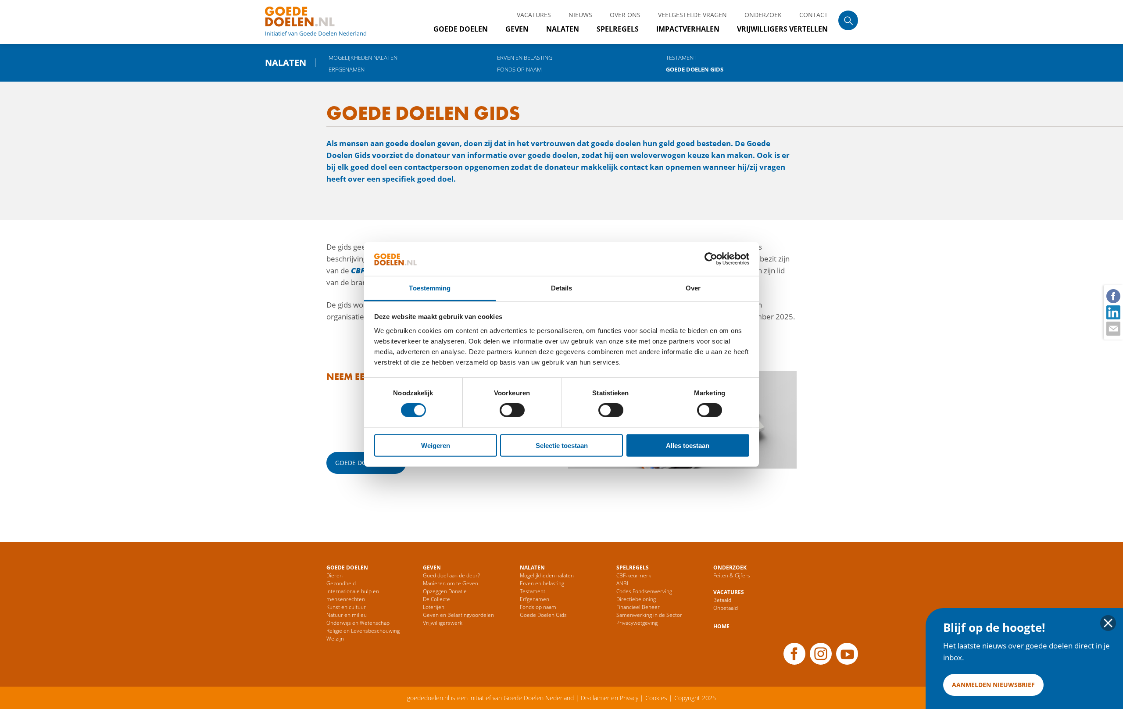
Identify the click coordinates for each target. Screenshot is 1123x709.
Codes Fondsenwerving (644, 591)
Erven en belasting (524, 57)
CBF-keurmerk (633, 575)
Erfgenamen (347, 69)
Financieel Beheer (638, 607)
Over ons (625, 15)
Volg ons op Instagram (821, 654)
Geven (517, 29)
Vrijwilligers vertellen (782, 29)
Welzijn (335, 638)
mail (1112, 328)
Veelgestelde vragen (692, 15)
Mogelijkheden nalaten (363, 57)
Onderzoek (763, 15)
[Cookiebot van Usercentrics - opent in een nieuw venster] (710, 258)
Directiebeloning (636, 599)
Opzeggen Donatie (445, 591)
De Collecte (436, 599)
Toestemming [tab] (430, 288)
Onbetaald (725, 608)
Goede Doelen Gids (694, 69)
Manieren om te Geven (450, 583)
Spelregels (618, 29)
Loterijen (433, 607)
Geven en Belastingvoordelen (458, 615)
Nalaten (562, 29)
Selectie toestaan (562, 445)
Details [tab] (561, 288)
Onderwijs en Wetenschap (358, 623)
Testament (681, 57)
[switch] (512, 410)
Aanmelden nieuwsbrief (993, 684)
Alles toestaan (687, 445)
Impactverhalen (687, 29)
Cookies (656, 698)
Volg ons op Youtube (847, 654)
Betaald (722, 600)
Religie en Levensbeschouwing (363, 630)
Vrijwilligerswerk (442, 623)
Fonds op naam (519, 69)
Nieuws (580, 15)
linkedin (1112, 312)
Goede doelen (326, 22)
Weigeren (435, 445)
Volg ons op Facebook (794, 654)
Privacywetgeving (637, 623)
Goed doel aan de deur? (451, 575)
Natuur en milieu (346, 615)
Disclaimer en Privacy (609, 698)
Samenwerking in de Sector (649, 615)
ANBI (622, 583)
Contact (813, 15)
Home (721, 626)
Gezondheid (341, 583)
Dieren (334, 575)
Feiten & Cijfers (731, 575)
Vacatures (534, 15)
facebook (1112, 295)
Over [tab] (693, 288)
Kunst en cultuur (346, 607)
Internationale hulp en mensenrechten (352, 595)
